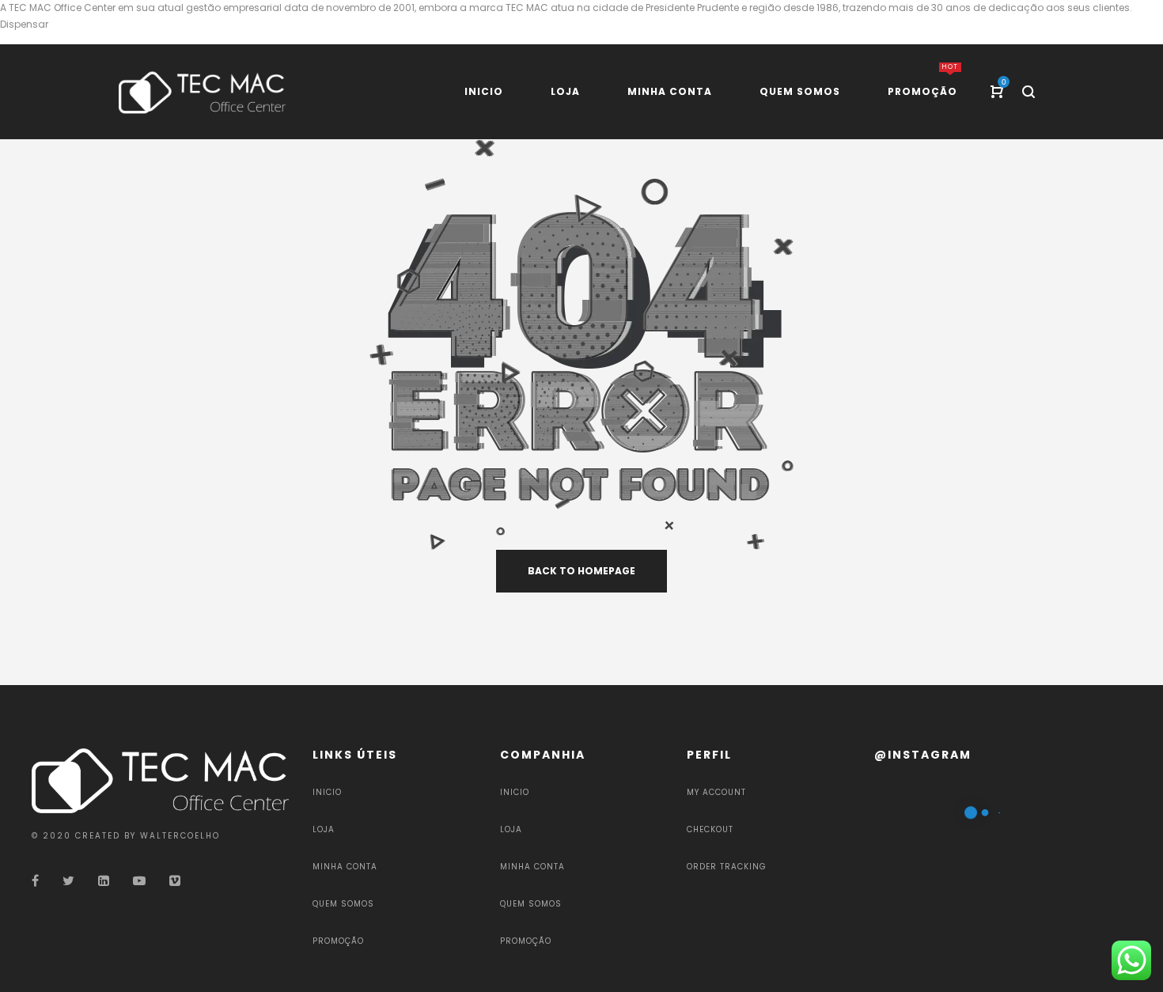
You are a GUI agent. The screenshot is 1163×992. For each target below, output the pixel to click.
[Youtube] (139, 881)
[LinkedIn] (103, 881)
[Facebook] (35, 881)
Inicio (327, 792)
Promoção (338, 941)
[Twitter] (68, 881)
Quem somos (343, 904)
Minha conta (345, 867)
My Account (716, 792)
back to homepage (581, 570)
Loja (324, 829)
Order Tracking (727, 867)
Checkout (710, 829)
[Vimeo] (174, 881)
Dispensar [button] (24, 24)
